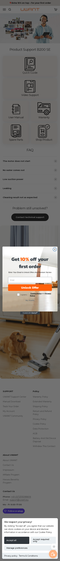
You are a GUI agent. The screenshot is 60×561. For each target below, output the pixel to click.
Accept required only (41, 540)
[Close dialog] (55, 249)
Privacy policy (10, 556)
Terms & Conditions (28, 556)
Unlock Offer (30, 287)
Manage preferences (16, 548)
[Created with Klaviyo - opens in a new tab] (30, 312)
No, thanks (30, 300)
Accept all (11, 540)
